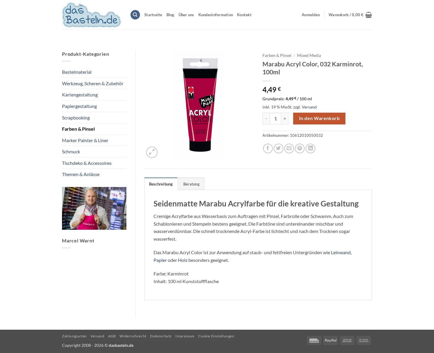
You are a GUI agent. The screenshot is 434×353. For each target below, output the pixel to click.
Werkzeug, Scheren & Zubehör (92, 83)
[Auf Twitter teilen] (278, 148)
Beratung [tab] (191, 184)
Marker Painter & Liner (85, 140)
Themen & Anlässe (80, 174)
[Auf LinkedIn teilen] (310, 148)
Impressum (185, 336)
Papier (160, 260)
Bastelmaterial (77, 72)
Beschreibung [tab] (161, 184)
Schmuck (71, 151)
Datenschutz (161, 336)
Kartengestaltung (80, 94)
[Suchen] (135, 15)
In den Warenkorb (319, 118)
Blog (170, 14)
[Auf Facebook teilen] (268, 148)
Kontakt (244, 14)
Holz (182, 260)
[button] (350, 14)
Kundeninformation (215, 14)
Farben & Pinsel (78, 129)
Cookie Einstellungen (216, 336)
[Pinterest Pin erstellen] (300, 148)
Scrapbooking (76, 117)
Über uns (186, 14)
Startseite (153, 14)
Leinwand (341, 252)
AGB (112, 336)
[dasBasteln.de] (91, 14)
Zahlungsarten (74, 336)
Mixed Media (309, 55)
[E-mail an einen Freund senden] (289, 148)
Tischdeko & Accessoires (87, 163)
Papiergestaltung (79, 106)
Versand (309, 106)
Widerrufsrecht (133, 336)
